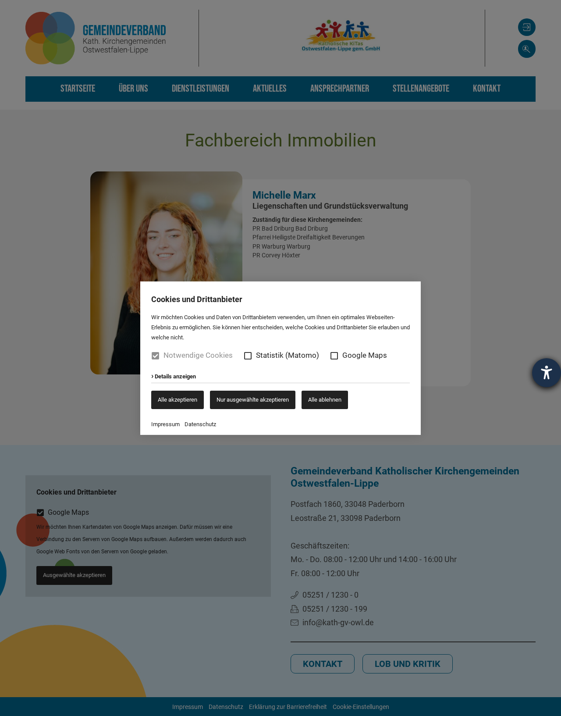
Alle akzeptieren (177, 399)
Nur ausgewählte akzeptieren (253, 399)
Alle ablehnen (324, 399)
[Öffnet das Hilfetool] (546, 372)
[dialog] (280, 358)
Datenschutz (200, 424)
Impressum (165, 424)
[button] (248, 355)
